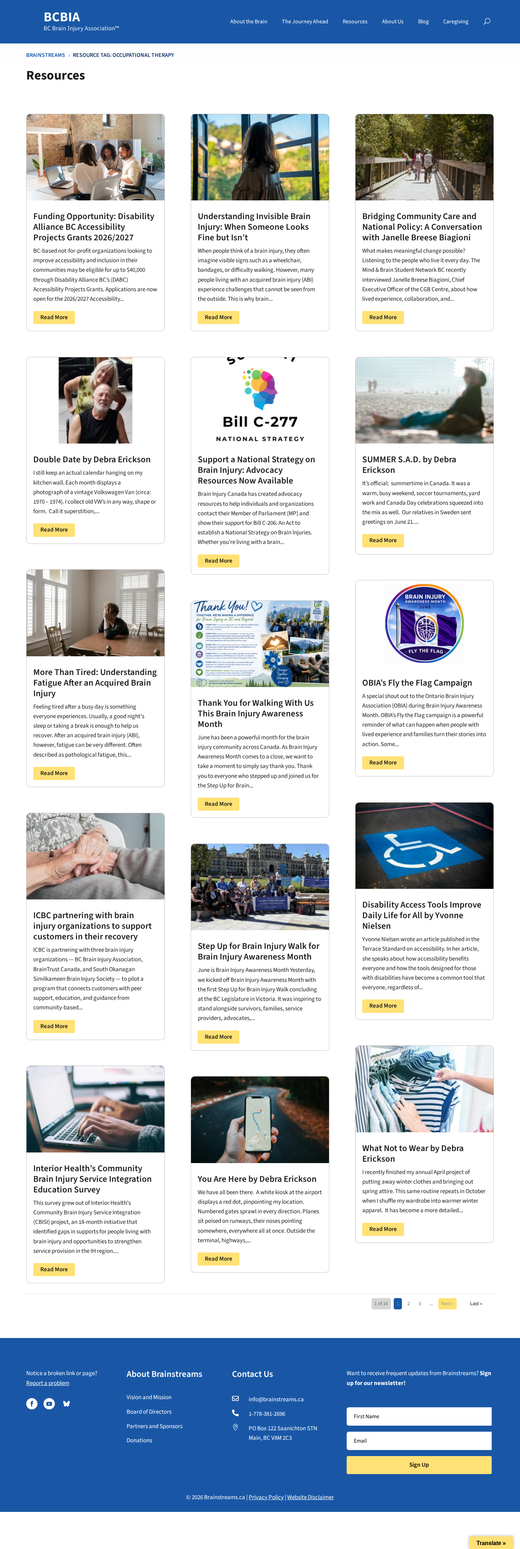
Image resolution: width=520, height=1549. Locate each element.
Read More (54, 317)
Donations (139, 1440)
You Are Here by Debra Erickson (257, 1179)
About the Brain (248, 21)
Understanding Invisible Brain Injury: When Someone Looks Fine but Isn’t (254, 227)
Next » (447, 1303)
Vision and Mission (149, 1397)
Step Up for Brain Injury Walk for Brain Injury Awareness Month (258, 951)
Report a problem (47, 1383)
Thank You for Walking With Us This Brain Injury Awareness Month (256, 714)
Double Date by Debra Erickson (92, 459)
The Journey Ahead (305, 21)
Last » (476, 1303)
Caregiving (455, 21)
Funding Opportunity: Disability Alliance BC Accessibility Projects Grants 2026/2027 (93, 227)
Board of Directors (149, 1412)
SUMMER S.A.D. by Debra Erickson (409, 464)
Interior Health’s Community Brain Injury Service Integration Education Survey (92, 1179)
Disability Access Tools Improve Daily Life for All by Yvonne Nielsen (421, 915)
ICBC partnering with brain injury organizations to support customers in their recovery (92, 926)
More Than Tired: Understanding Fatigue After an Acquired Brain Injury (95, 683)
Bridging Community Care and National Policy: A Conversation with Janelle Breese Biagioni (422, 227)
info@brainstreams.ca (276, 1399)
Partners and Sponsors (155, 1426)
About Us (393, 21)
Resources (355, 21)
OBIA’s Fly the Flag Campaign (417, 682)
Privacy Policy (266, 1497)
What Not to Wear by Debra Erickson (413, 1153)
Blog (423, 21)
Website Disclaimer (310, 1497)
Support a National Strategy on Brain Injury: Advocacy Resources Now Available (256, 470)
